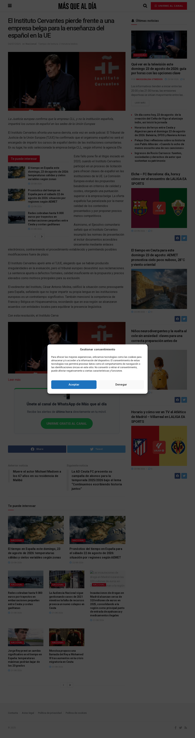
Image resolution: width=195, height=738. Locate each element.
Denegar (121, 384)
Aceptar (74, 384)
